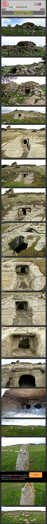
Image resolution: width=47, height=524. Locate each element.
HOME (42, 9)
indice (4, 9)
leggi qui (15, 477)
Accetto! (35, 475)
